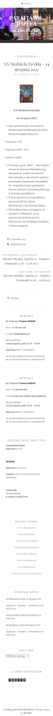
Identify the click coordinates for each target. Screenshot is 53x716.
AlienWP (28, 713)
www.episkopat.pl (26, 534)
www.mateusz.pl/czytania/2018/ (26, 573)
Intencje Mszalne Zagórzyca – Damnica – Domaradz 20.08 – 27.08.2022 (26, 276)
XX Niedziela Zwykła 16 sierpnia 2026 (23, 625)
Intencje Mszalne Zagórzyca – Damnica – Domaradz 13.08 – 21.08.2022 (26, 259)
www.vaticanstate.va (26, 528)
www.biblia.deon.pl (26, 567)
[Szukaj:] (23, 298)
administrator (18, 244)
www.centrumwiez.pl (26, 560)
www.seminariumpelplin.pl (26, 547)
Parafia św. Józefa (26, 20)
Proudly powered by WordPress (18, 709)
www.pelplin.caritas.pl (26, 554)
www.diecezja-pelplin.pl (26, 541)
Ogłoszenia (26, 56)
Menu (28, 4)
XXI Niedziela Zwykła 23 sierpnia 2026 (23, 599)
